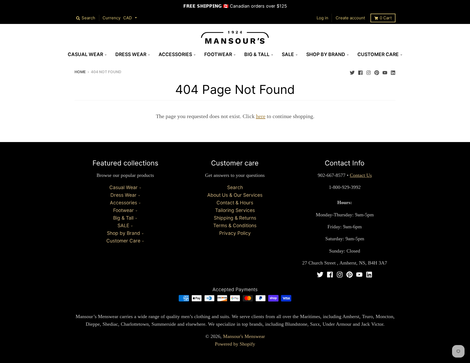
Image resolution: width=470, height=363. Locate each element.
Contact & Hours (235, 202)
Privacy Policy (235, 233)
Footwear (123, 210)
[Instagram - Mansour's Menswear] (368, 71)
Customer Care (123, 241)
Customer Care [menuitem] (378, 54)
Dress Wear (123, 195)
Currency (111, 17)
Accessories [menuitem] (175, 54)
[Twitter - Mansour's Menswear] (352, 71)
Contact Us (361, 175)
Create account (350, 17)
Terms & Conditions (234, 225)
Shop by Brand (123, 233)
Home (80, 72)
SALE (123, 225)
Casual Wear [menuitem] (85, 54)
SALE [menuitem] (288, 54)
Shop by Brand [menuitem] (325, 54)
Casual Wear (123, 187)
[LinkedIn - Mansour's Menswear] (393, 71)
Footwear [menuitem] (218, 54)
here (260, 116)
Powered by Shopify (235, 344)
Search (235, 187)
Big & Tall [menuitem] (257, 54)
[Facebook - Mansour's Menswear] (360, 71)
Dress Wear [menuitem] (130, 54)
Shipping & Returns (235, 218)
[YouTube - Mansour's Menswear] (384, 71)
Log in (322, 17)
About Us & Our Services (234, 195)
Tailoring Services (235, 210)
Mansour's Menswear (244, 336)
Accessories (123, 202)
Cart (386, 17)
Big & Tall (123, 218)
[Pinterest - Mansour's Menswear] (376, 71)
